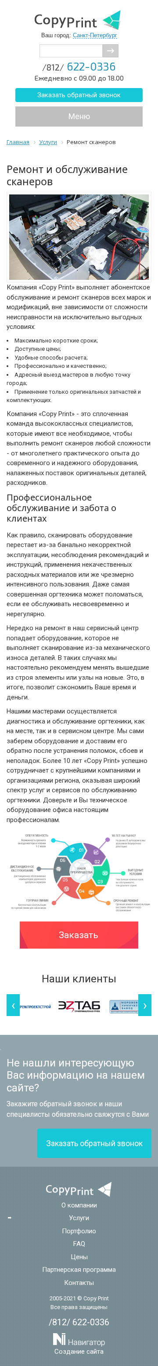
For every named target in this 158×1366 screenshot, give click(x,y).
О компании (79, 1205)
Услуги (79, 1218)
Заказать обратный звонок (79, 95)
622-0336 (79, 66)
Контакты (79, 1283)
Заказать (78, 935)
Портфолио (79, 1231)
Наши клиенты (79, 979)
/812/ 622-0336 (79, 1322)
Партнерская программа (79, 1270)
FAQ (79, 1244)
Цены (79, 1257)
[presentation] (13, 1005)
